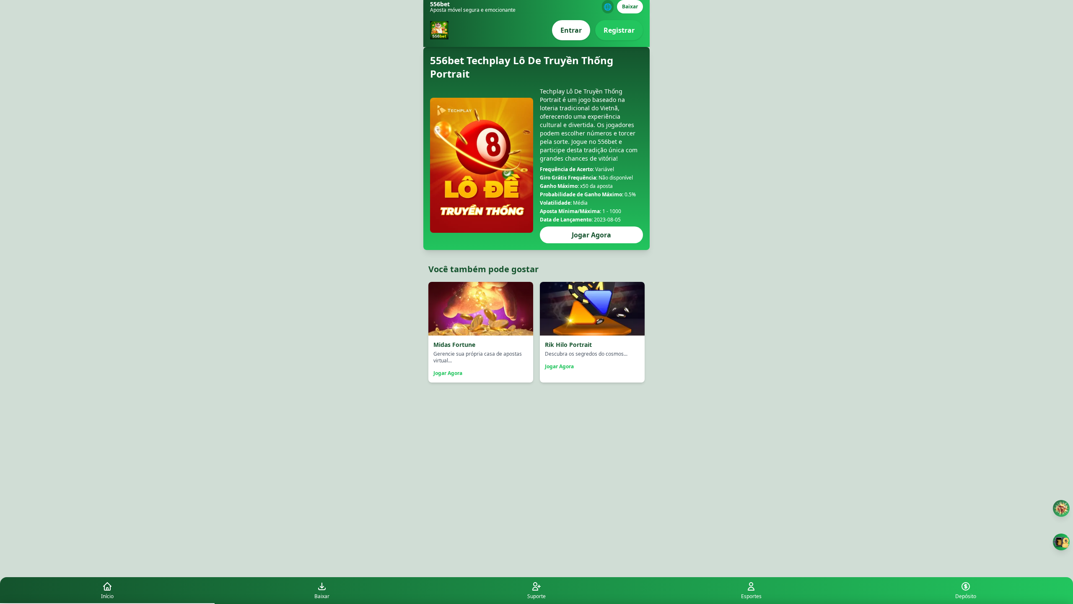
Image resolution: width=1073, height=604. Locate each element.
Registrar (619, 30)
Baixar (630, 6)
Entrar (571, 30)
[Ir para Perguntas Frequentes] (1061, 508)
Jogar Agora (591, 235)
